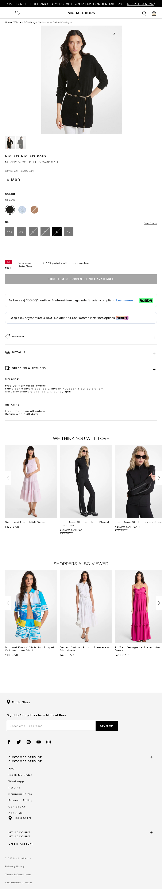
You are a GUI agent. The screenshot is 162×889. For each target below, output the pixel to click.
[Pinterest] (29, 742)
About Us (15, 812)
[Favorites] (18, 12)
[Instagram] (48, 742)
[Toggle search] (144, 12)
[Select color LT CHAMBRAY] (22, 210)
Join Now (26, 265)
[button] (8, 478)
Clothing (30, 22)
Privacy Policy (14, 866)
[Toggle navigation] (8, 13)
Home (8, 22)
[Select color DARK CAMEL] (34, 210)
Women (18, 22)
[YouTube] (38, 742)
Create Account (20, 843)
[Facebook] (9, 742)
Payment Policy (20, 800)
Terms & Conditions (18, 874)
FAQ (11, 768)
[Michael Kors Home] (81, 13)
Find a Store (21, 702)
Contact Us (17, 806)
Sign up (106, 725)
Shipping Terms (20, 793)
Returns (14, 787)
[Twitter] (19, 742)
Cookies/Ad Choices (18, 882)
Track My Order (20, 774)
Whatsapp (16, 781)
